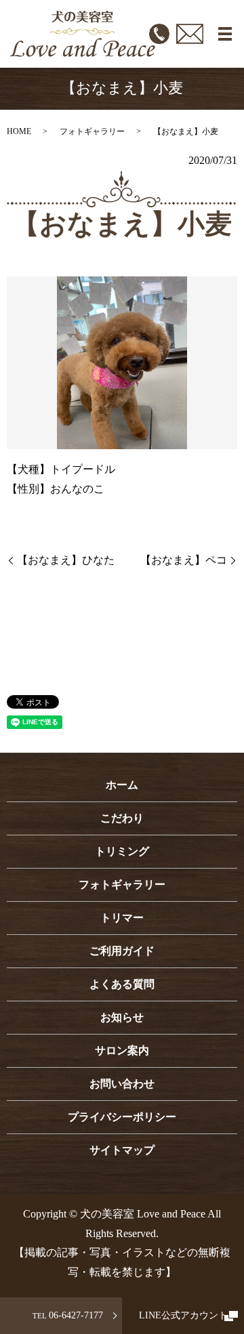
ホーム (122, 785)
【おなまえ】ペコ (183, 560)
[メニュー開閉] (225, 34)
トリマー (122, 917)
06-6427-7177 (68, 1315)
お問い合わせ (122, 1083)
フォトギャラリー (92, 131)
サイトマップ (122, 1150)
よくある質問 (122, 984)
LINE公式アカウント (183, 1315)
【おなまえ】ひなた (66, 560)
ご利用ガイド (122, 951)
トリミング (122, 851)
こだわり (122, 818)
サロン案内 (122, 1050)
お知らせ (122, 1017)
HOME (19, 131)
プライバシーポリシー (122, 1117)
